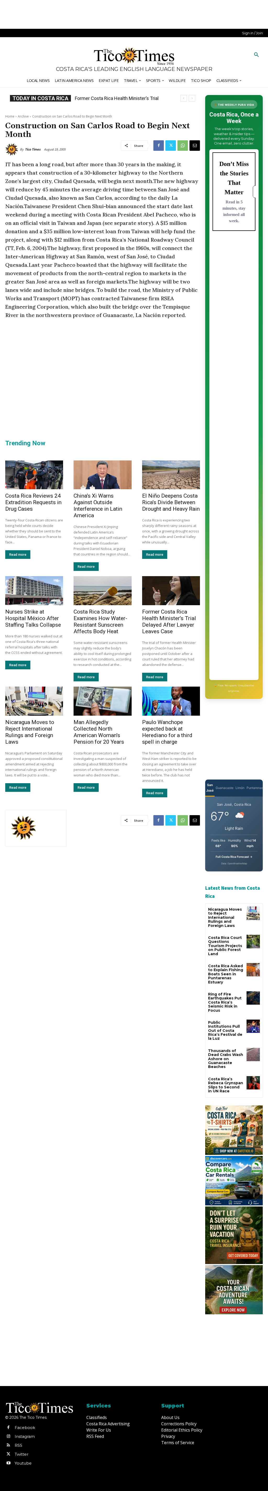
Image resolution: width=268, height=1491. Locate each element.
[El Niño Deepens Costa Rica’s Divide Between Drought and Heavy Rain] (171, 474)
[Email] (194, 145)
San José (210, 787)
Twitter (21, 1454)
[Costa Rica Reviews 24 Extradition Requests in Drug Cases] (34, 474)
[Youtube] (8, 1463)
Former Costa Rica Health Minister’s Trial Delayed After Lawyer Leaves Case (169, 622)
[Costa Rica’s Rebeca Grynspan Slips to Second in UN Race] (253, 1082)
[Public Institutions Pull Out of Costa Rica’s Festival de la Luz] (253, 1026)
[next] (192, 98)
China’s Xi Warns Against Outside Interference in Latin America (98, 506)
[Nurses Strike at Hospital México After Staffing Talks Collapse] (34, 590)
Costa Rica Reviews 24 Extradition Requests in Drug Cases (33, 502)
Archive (23, 116)
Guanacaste (224, 788)
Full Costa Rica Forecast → (234, 857)
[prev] (183, 98)
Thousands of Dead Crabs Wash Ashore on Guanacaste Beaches (225, 1058)
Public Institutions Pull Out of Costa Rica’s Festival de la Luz (225, 1030)
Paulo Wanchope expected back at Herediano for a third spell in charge (167, 732)
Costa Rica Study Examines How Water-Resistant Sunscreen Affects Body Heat (100, 622)
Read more (17, 555)
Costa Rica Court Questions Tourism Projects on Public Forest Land (225, 945)
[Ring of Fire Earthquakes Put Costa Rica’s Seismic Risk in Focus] (253, 998)
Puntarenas (255, 788)
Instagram (25, 1436)
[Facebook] (158, 145)
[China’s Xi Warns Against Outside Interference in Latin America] (102, 474)
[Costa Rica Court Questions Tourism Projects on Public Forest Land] (253, 941)
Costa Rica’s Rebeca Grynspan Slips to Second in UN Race (225, 1085)
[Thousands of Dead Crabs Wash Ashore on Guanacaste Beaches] (253, 1054)
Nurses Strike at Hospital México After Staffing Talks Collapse (33, 618)
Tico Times (33, 149)
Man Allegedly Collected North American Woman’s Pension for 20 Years (99, 732)
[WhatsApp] (182, 145)
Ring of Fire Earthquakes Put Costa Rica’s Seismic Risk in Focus (225, 1002)
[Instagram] (8, 1436)
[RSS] (8, 1445)
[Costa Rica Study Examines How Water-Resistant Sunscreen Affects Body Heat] (102, 590)
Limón (240, 788)
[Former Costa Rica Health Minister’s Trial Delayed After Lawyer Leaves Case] (171, 590)
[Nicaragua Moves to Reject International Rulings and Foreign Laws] (34, 701)
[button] (256, 55)
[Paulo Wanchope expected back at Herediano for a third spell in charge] (171, 701)
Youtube (23, 1463)
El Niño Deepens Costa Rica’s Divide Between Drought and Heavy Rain (171, 502)
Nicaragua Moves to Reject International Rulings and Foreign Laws (29, 732)
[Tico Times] (12, 149)
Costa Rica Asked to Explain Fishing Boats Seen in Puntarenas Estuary (225, 974)
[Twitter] (170, 145)
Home (9, 116)
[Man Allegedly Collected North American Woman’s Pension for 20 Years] (102, 701)
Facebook (25, 1427)
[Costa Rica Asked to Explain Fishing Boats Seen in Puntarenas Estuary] (253, 969)
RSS (18, 1445)
